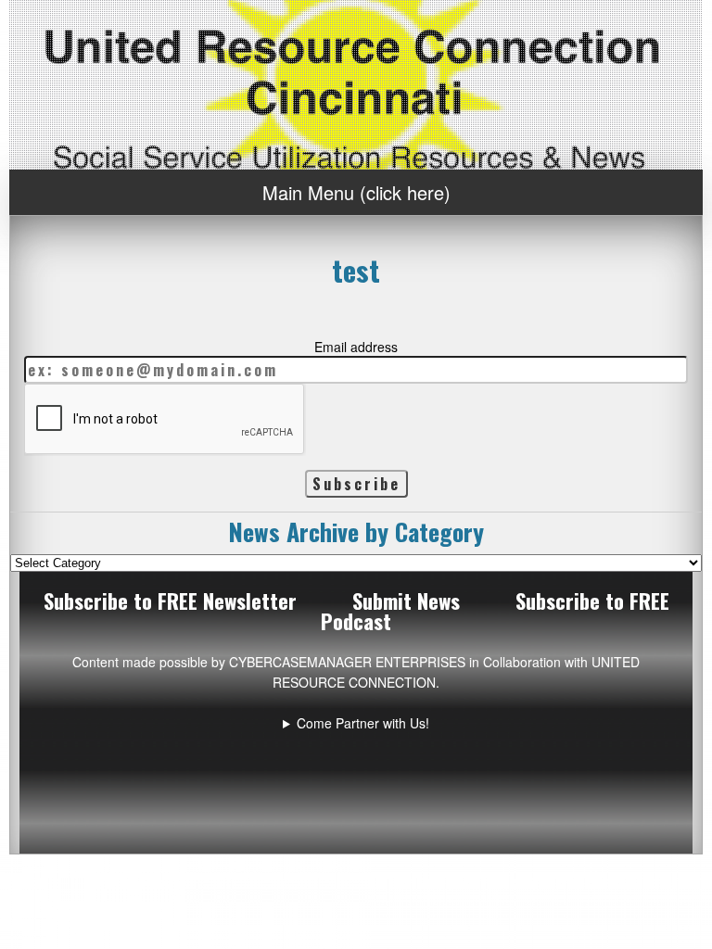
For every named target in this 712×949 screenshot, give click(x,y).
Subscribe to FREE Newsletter (170, 600)
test (356, 269)
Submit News (406, 600)
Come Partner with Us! (363, 723)
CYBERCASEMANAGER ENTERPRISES (347, 661)
